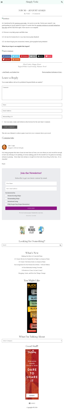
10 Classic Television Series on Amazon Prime (32, 262)
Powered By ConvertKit (31, 215)
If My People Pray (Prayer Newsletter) (19, 204)
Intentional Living (13, 201)
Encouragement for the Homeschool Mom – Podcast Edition (32, 264)
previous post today (20, 23)
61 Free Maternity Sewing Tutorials (32, 267)
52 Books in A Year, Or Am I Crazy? (32, 270)
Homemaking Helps (14, 198)
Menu (33, 403)
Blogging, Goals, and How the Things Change (32, 273)
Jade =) (10, 145)
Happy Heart (36, 64)
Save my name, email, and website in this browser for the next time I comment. (27, 122)
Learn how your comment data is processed (38, 133)
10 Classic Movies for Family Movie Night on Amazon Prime (32, 259)
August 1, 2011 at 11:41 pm (15, 148)
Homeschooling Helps (14, 195)
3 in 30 (13, 25)
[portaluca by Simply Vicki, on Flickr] (5, 18)
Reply (3, 164)
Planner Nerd (41, 67)
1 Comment (36, 14)
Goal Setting (31, 67)
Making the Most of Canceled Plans (32, 256)
